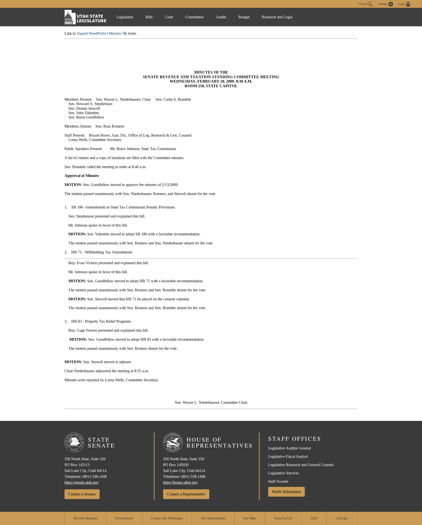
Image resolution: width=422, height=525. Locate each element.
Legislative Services (283, 473)
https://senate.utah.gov (81, 482)
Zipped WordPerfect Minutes (99, 33)
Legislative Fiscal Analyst (288, 456)
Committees (194, 17)
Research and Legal (277, 17)
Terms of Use (283, 518)
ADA (314, 518)
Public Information (286, 492)
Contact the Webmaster (167, 518)
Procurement (124, 518)
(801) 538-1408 (95, 476)
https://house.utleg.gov (180, 482)
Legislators (124, 17)
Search (363, 3)
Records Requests (85, 518)
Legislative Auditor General (289, 448)
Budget (244, 17)
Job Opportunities (213, 518)
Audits (221, 17)
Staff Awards (278, 481)
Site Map (249, 518)
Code (169, 17)
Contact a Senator (82, 494)
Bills (149, 17)
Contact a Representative (186, 494)
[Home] (85, 17)
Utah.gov (342, 518)
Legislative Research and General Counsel (301, 465)
